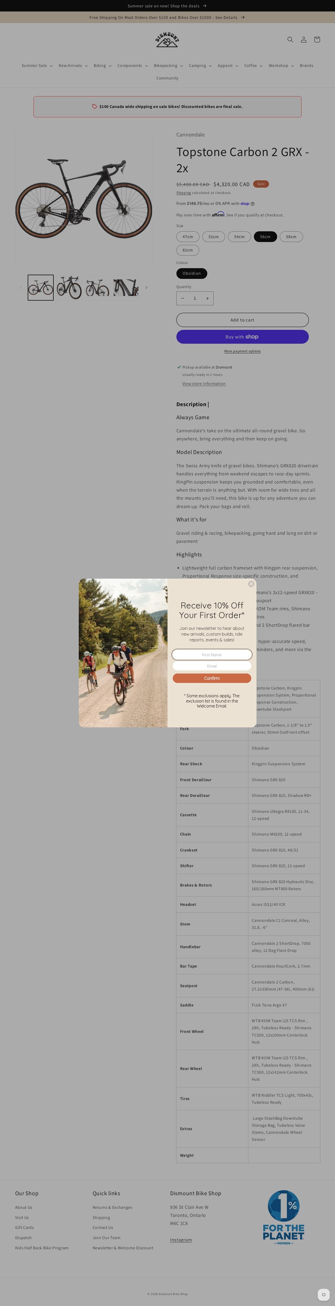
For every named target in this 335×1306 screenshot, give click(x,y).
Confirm (212, 678)
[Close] (251, 584)
